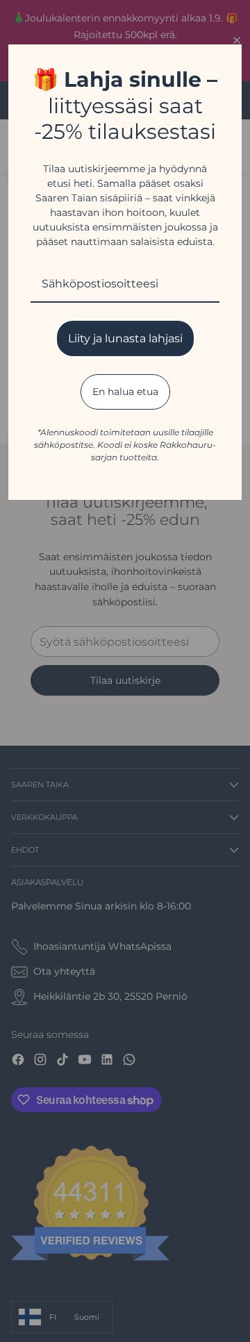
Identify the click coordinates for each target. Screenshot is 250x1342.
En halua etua (125, 391)
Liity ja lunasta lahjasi (125, 338)
